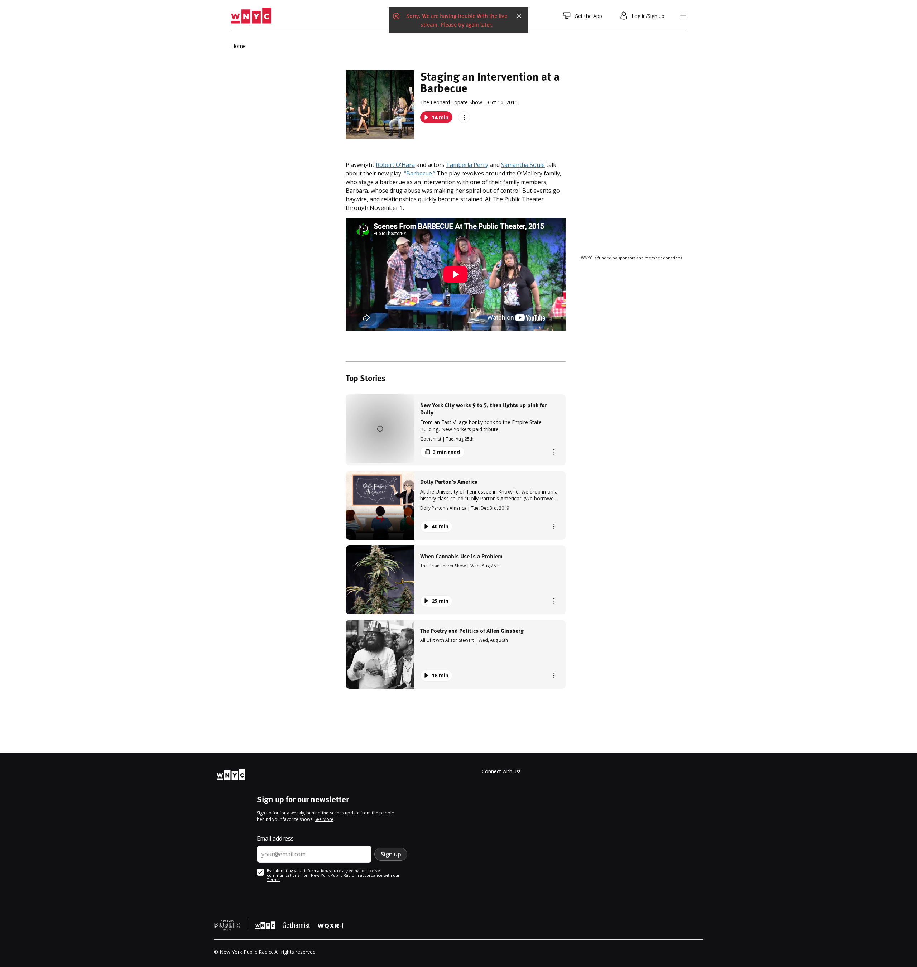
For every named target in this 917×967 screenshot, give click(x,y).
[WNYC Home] (251, 16)
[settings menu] (683, 16)
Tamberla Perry (467, 165)
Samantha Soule (523, 165)
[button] (456, 429)
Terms (273, 879)
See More (324, 819)
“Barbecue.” (419, 173)
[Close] (519, 16)
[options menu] (464, 117)
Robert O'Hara (395, 165)
